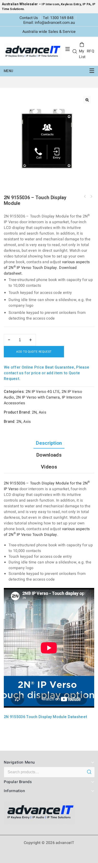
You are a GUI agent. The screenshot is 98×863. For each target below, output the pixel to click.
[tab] (49, 443)
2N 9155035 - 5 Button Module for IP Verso (85, 196)
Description (49, 443)
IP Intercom (50, 4)
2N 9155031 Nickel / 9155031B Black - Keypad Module (91, 196)
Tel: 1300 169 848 (58, 17)
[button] (87, 100)
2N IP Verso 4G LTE (42, 392)
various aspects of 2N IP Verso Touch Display (47, 265)
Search (89, 772)
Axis (42, 412)
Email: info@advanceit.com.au (49, 22)
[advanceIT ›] (33, 51)
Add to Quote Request (34, 352)
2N (34, 412)
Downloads (49, 455)
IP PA (87, 4)
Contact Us (29, 17)
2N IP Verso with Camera (38, 397)
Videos (49, 467)
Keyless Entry (70, 4)
